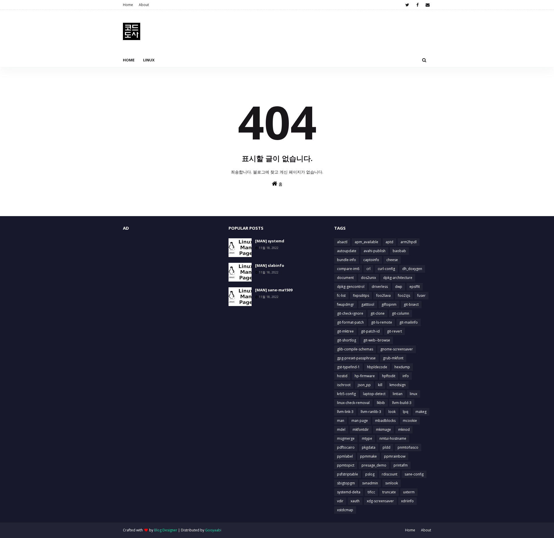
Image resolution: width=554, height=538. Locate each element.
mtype (367, 438)
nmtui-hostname (392, 438)
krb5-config (346, 393)
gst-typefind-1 (348, 367)
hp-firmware (365, 375)
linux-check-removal (353, 402)
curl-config (386, 268)
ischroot (344, 384)
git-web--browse (376, 340)
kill (380, 384)
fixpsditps (361, 295)
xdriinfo (407, 501)
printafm (401, 465)
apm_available (366, 241)
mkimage (383, 429)
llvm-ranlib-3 (371, 411)
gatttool (367, 304)
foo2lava (383, 295)
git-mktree (345, 331)
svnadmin (370, 483)
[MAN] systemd (269, 240)
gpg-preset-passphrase (356, 358)
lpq (405, 411)
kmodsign (398, 384)
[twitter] (407, 5)
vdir (340, 501)
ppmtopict (345, 465)
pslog (370, 474)
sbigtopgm (346, 483)
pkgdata (368, 447)
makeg (420, 411)
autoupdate (346, 250)
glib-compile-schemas (355, 349)
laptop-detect (374, 393)
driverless (380, 286)
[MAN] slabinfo (269, 265)
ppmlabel (345, 456)
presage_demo (374, 465)
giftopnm (388, 304)
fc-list (341, 295)
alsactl (342, 241)
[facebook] (417, 5)
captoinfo (371, 259)
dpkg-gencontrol (350, 286)
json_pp (364, 384)
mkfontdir (361, 429)
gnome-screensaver (396, 349)
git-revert (394, 331)
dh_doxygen (412, 268)
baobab (399, 250)
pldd (386, 447)
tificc (371, 492)
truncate (389, 492)
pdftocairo (346, 447)
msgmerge (346, 438)
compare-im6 (348, 268)
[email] (427, 5)
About (144, 4)
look (392, 411)
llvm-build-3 (401, 402)
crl (368, 268)
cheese (392, 259)
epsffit (414, 286)
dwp (398, 286)
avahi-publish (374, 250)
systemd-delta (348, 492)
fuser (421, 295)
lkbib (381, 402)
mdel (341, 429)
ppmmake (368, 456)
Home (128, 4)
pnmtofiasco (408, 447)
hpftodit (388, 375)
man (340, 420)
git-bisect (411, 304)
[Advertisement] (171, 278)
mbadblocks (385, 420)
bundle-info (346, 259)
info (406, 375)
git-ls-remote (381, 322)
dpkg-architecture (397, 277)
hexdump (402, 367)
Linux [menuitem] (149, 60)
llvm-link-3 (345, 411)
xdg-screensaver (380, 501)
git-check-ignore (350, 313)
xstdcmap (345, 509)
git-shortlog (346, 340)
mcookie (410, 420)
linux (413, 393)
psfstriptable (347, 474)
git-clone (377, 313)
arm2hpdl (408, 241)
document (345, 277)
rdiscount (389, 474)
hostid (342, 375)
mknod (404, 429)
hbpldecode (377, 367)
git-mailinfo (408, 322)
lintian (398, 393)
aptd (389, 241)
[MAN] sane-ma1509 (273, 289)
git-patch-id (370, 331)
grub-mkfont (393, 358)
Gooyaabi (213, 530)
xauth (355, 501)
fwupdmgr (345, 304)
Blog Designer (165, 530)
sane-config (414, 474)
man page (359, 420)
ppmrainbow (394, 456)
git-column (400, 313)
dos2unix (368, 277)
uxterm (409, 492)
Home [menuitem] (128, 60)
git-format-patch (350, 322)
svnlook (391, 483)
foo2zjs (404, 295)
